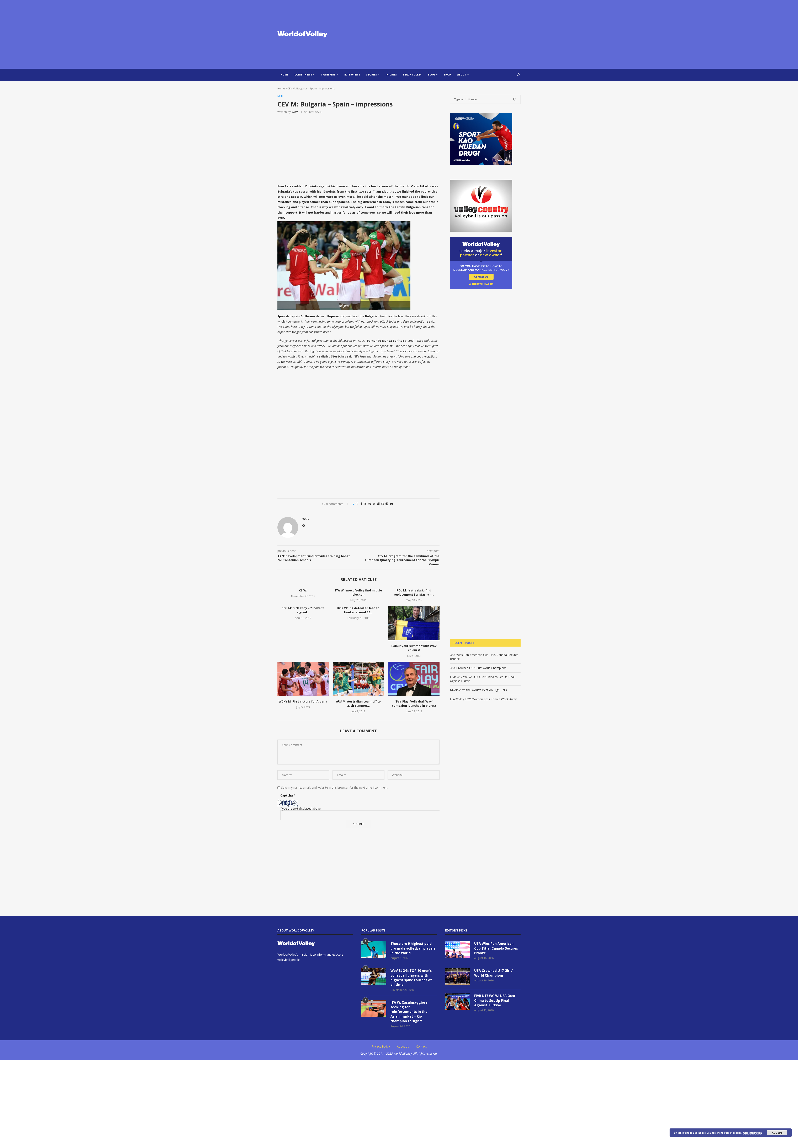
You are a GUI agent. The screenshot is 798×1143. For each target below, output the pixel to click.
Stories (371, 74)
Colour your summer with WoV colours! (414, 648)
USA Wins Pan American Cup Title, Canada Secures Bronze (496, 948)
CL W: (303, 590)
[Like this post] (356, 504)
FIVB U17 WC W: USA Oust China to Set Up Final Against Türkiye (495, 1000)
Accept (777, 1132)
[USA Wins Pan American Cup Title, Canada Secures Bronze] (457, 949)
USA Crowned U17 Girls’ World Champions (478, 668)
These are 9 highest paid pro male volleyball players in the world (413, 948)
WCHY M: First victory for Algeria (303, 701)
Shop (447, 74)
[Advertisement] (441, 34)
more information (752, 1132)
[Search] (518, 75)
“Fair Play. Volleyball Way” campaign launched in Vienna (414, 703)
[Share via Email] (391, 504)
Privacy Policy (381, 1046)
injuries (391, 74)
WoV (295, 112)
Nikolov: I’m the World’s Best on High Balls (478, 690)
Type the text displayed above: (300, 808)
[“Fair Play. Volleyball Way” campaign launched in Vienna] (414, 679)
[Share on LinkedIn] (374, 504)
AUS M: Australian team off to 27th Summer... (358, 703)
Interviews (352, 74)
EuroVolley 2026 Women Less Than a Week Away (483, 699)
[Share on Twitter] (365, 504)
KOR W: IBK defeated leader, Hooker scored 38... (358, 610)
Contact (421, 1046)
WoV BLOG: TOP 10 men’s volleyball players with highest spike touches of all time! (411, 977)
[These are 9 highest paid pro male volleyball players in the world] (373, 949)
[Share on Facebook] (361, 504)
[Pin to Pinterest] (369, 504)
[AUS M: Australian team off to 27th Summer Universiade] (358, 679)
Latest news (303, 74)
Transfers (328, 74)
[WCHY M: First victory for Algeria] (303, 679)
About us (403, 1046)
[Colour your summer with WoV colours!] (414, 623)
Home (284, 74)
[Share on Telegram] (386, 504)
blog (431, 74)
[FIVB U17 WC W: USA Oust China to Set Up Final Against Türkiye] (457, 1001)
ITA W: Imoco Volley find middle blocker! (358, 592)
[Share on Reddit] (378, 504)
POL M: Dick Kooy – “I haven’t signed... (303, 610)
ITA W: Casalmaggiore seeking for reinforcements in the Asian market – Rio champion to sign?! (408, 1011)
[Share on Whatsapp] (382, 504)
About (461, 74)
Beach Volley (412, 74)
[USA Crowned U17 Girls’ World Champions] (457, 976)
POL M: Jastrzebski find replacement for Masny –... (414, 592)
